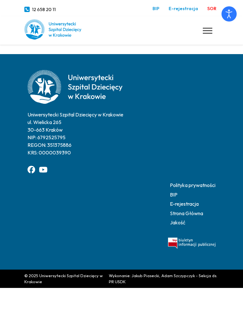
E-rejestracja (183, 8)
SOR (211, 8)
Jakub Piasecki (145, 275)
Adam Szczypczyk (178, 275)
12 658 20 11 (44, 9)
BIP (156, 8)
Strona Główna (186, 213)
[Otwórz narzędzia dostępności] (229, 14)
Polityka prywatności (192, 185)
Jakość (177, 222)
